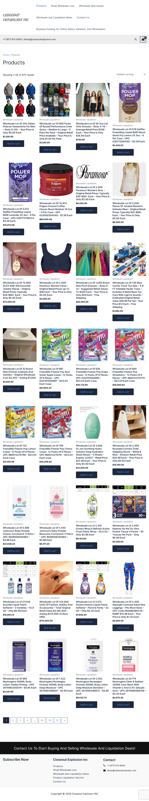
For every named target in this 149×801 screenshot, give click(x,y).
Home (6, 55)
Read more (50, 697)
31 (57, 720)
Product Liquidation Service (68, 777)
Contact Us (83, 17)
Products (41, 5)
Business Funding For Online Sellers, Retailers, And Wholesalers (70, 29)
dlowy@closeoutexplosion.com (121, 770)
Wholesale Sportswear (91, 5)
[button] (135, 39)
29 (42, 720)
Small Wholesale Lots (62, 5)
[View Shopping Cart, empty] (143, 39)
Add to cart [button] (13, 143)
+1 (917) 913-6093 (116, 765)
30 (49, 720)
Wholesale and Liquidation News (54, 17)
